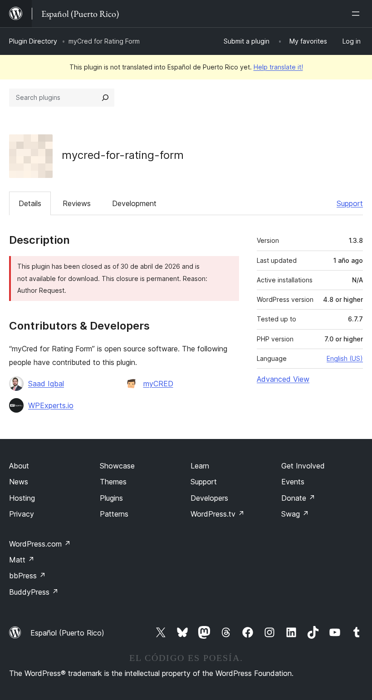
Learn (200, 465)
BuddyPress (34, 591)
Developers (209, 498)
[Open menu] (357, 13)
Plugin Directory (33, 41)
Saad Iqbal (46, 383)
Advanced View (283, 379)
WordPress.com (40, 543)
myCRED (158, 383)
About (19, 465)
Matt (21, 559)
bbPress (27, 575)
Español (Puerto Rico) (67, 632)
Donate (298, 498)
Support (350, 203)
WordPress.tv (218, 513)
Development (134, 203)
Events (292, 481)
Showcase (117, 465)
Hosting (22, 498)
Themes (113, 481)
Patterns (114, 513)
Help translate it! (278, 67)
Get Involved (303, 465)
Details (30, 203)
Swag (295, 513)
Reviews (77, 203)
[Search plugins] (105, 98)
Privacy (21, 513)
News (18, 481)
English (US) (345, 358)
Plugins (111, 498)
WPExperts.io (50, 405)
